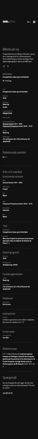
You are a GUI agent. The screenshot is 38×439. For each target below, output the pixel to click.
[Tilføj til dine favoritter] (8, 66)
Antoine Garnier (8, 124)
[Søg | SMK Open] (9, 22)
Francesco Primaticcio (10, 126)
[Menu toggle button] (34, 22)
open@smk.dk (7, 393)
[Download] (4, 66)
